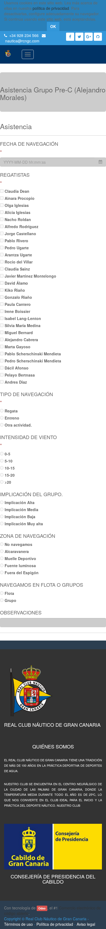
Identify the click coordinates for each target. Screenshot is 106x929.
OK (53, 26)
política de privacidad (51, 8)
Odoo (41, 908)
